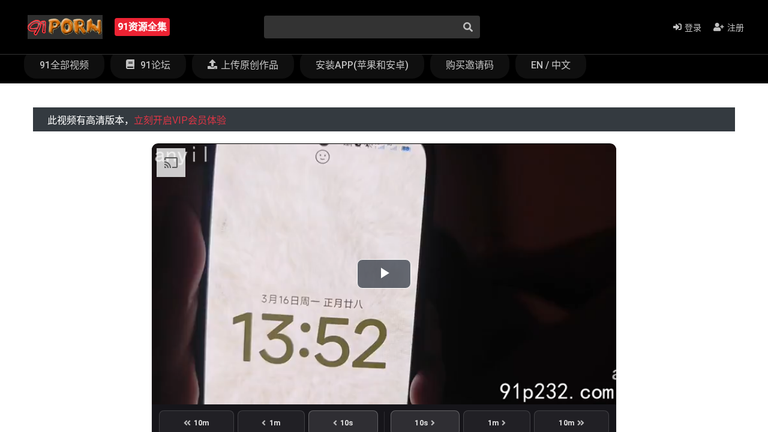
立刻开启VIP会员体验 (180, 120)
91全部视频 (64, 65)
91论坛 (154, 65)
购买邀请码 (470, 65)
